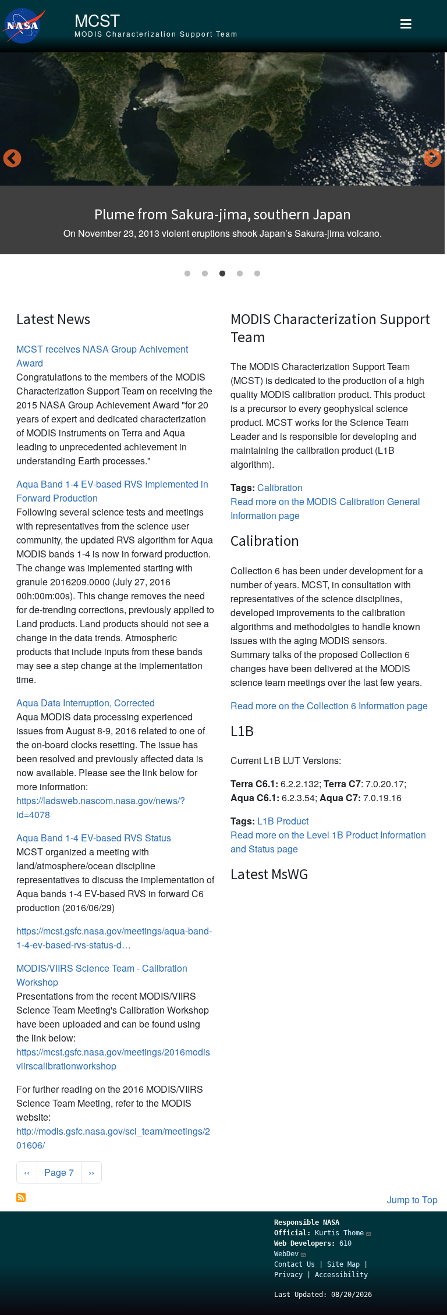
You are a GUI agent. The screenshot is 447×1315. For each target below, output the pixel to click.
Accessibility (341, 1275)
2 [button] (205, 274)
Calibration (280, 487)
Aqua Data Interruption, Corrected (85, 702)
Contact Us (294, 1264)
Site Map (343, 1264)
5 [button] (257, 274)
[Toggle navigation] (405, 26)
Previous (12, 159)
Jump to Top (412, 1199)
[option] (222, 153)
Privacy (288, 1275)
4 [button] (240, 274)
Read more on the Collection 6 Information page (329, 705)
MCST (97, 19)
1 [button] (187, 274)
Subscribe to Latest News (21, 1197)
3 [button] (222, 274)
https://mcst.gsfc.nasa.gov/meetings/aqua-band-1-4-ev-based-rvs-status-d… (114, 937)
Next (432, 159)
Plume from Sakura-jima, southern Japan (222, 214)
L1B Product (282, 820)
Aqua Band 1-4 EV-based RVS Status (93, 837)
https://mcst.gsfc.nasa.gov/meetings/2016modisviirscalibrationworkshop (113, 1058)
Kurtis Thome (339, 1233)
